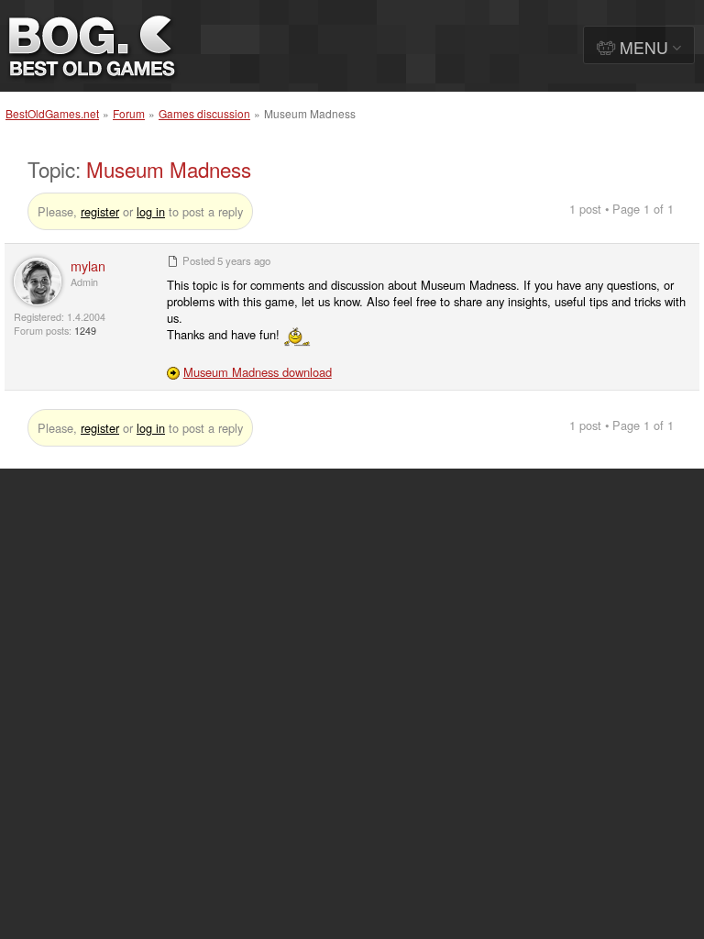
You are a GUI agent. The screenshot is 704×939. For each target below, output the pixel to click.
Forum (129, 113)
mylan (88, 265)
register (100, 211)
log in (151, 211)
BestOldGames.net (52, 113)
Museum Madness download (257, 372)
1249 (85, 330)
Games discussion (204, 113)
